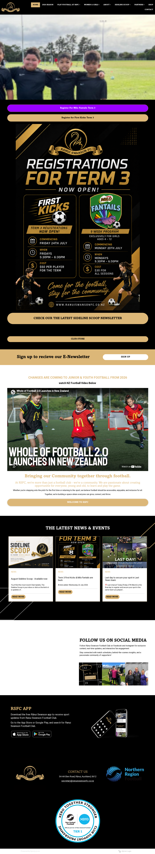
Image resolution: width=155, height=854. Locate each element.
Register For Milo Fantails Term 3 (77, 108)
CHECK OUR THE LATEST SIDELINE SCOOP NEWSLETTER (78, 318)
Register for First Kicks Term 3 (78, 118)
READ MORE (18, 597)
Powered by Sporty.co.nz (30, 851)
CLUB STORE (78, 339)
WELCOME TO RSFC (77, 502)
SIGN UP (125, 357)
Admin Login (126, 851)
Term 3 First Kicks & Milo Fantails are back (75, 578)
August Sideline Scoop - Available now (29, 579)
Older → (77, 606)
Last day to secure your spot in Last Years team (122, 578)
